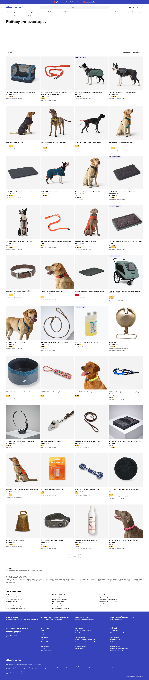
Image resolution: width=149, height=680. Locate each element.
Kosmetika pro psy (100, 42)
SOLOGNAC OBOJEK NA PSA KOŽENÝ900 (18, 291)
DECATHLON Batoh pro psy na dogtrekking (122, 92)
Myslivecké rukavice (58, 601)
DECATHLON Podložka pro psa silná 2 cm (19, 192)
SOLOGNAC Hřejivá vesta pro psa (85, 241)
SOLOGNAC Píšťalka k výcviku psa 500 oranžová (56, 241)
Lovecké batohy (10, 603)
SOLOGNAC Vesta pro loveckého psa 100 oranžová (22, 489)
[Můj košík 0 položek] (141, 7)
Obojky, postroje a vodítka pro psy (14, 43)
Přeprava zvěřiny (103, 597)
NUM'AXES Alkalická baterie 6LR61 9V (52, 489)
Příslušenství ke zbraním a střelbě (107, 599)
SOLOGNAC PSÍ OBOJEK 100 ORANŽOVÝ (53, 291)
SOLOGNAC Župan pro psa (14, 142)
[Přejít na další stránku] (79, 556)
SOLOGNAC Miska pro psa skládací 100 (18, 392)
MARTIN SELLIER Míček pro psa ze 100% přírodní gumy (124, 490)
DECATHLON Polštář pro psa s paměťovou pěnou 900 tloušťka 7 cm (126, 242)
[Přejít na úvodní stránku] (13, 7)
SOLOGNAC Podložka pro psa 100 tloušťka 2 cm (90, 291)
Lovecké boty (56, 597)
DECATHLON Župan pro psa (49, 192)
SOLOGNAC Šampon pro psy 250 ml (86, 540)
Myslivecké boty (56, 603)
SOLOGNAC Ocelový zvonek (15, 540)
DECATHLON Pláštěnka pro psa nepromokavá (89, 92)
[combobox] (138, 52)
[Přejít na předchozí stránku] (69, 556)
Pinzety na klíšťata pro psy (13, 606)
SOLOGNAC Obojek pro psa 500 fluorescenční (123, 540)
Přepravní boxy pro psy (49, 42)
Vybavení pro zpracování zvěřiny (107, 601)
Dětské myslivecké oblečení (14, 597)
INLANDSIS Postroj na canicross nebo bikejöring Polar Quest (126, 393)
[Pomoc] (133, 7)
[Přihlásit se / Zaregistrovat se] (137, 7)
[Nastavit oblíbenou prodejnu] (130, 7)
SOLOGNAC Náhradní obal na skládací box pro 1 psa (125, 441)
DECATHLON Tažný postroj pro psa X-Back (88, 142)
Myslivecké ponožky (11, 601)
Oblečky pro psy (65, 42)
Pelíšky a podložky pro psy (31, 42)
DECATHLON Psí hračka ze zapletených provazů (55, 392)
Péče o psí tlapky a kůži (104, 594)
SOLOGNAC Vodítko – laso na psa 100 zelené (54, 342)
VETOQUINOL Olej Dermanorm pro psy (86, 342)
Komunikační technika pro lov (60, 608)
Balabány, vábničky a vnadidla (60, 606)
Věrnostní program (136, 12)
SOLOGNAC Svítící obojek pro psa (85, 392)
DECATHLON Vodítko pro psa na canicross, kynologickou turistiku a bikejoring (54, 93)
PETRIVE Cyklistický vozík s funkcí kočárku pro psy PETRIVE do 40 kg (125, 292)
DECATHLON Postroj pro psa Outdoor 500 (54, 142)
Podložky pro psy (11, 594)
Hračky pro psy (83, 42)
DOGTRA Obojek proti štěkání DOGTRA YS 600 (20, 441)
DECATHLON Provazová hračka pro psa (87, 489)
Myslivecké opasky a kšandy (60, 599)
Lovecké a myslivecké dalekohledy (16, 608)
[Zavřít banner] (141, 2)
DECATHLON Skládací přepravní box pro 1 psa (20, 92)
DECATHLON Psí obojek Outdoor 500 (52, 540)
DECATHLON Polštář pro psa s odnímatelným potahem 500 (123, 192)
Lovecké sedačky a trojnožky (14, 599)
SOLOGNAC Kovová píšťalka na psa (52, 441)
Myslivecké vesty (103, 603)
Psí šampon (101, 606)
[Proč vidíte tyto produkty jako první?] (122, 52)
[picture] (23, 73)
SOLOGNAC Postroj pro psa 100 (16, 342)
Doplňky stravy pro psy (117, 42)
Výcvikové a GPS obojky (59, 594)
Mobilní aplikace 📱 (124, 12)
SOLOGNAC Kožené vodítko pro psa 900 (87, 441)
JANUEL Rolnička (114, 342)
